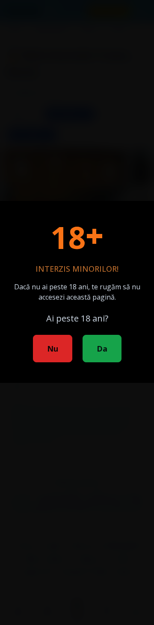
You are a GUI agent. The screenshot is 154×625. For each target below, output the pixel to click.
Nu (52, 348)
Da (102, 348)
